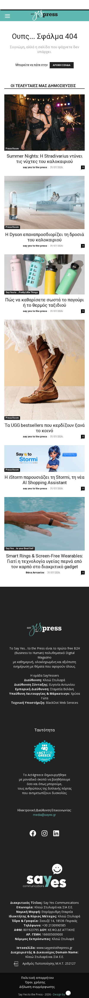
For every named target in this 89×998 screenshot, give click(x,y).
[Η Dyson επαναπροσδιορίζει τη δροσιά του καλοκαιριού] (44, 202)
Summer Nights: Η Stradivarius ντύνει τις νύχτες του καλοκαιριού (45, 158)
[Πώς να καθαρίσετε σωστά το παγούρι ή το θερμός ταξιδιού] (44, 274)
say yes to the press (35, 167)
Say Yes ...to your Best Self (19, 548)
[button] (7, 16)
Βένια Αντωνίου (35, 572)
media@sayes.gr (44, 815)
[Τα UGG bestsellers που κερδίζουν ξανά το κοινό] (44, 370)
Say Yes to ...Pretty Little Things (22, 292)
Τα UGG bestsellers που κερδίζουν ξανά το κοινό (45, 428)
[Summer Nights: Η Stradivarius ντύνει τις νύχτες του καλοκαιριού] (44, 122)
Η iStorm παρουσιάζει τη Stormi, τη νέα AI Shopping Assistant (44, 480)
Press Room (12, 148)
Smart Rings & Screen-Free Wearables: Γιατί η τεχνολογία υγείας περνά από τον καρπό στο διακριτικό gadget (44, 561)
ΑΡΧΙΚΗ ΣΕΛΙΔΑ (61, 65)
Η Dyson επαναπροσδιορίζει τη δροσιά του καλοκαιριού (44, 237)
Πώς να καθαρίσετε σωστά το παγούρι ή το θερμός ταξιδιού (44, 302)
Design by (59, 994)
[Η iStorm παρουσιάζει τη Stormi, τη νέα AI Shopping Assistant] (44, 458)
